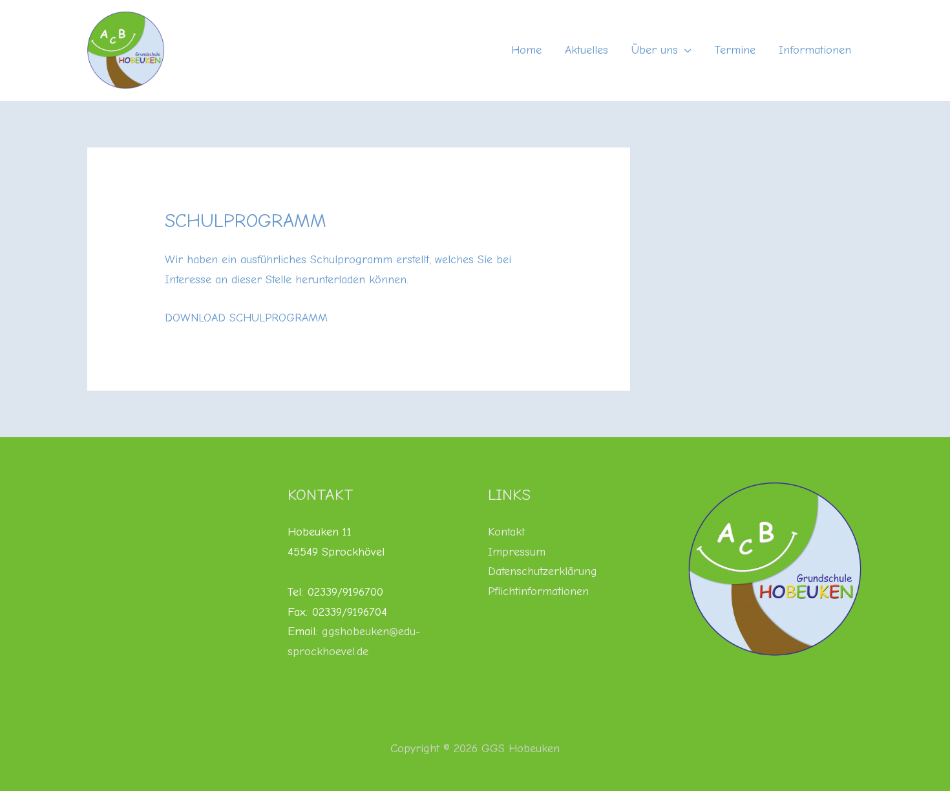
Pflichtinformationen (538, 591)
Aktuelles (586, 50)
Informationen (815, 50)
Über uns (654, 50)
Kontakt (506, 532)
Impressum (516, 552)
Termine (735, 50)
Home (526, 50)
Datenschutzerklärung (542, 571)
